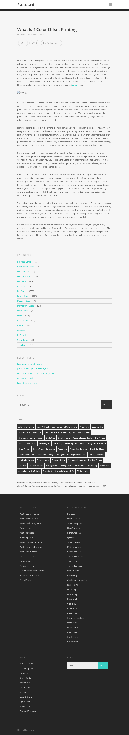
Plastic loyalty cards (28, 551)
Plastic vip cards (27, 537)
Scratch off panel (74, 523)
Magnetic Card (23, 301)
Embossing (72, 575)
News (42, 34)
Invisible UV (72, 608)
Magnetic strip (73, 518)
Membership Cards (25, 305)
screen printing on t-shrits (29, 471)
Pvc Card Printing (95, 460)
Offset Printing (24, 449)
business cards (24, 432)
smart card (47, 471)
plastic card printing (44, 454)
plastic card (62, 449)
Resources (21, 330)
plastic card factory (98, 449)
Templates (22, 345)
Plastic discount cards (29, 518)
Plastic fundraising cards (30, 523)
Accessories (25, 692)
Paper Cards (25, 682)
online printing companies (44, 449)
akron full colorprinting (67, 427)
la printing (57, 443)
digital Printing (64, 438)
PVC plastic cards (36, 465)
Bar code (71, 514)
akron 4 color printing (46, 427)
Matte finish (72, 627)
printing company (96, 454)
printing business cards (76, 454)
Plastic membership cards (31, 547)
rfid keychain (51, 465)
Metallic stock (73, 622)
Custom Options (27, 668)
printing (75, 85)
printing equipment (26, 460)
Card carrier (72, 641)
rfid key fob (79, 465)
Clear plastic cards (28, 556)
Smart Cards (22, 340)
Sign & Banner (26, 701)
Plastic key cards (27, 532)
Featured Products (28, 711)
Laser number (73, 570)
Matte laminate (74, 547)
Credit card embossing (77, 580)
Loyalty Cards (23, 296)
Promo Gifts (25, 706)
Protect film (72, 632)
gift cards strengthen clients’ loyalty (32, 368)
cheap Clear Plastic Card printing (57, 432)
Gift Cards (21, 281)
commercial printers (81, 432)
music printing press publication (93, 443)
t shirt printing (83, 471)
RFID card (21, 335)
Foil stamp (71, 589)
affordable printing (26, 427)
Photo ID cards (26, 580)
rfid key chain (65, 465)
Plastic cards (22, 320)
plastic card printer (26, 454)
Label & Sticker (26, 697)
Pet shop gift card (25, 378)
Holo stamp (72, 594)
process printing (58, 460)
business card (97, 427)
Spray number (73, 561)
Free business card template (29, 364)
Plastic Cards (25, 673)
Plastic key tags (26, 561)
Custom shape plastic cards (32, 570)
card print (37, 432)
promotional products (77, 460)
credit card (50, 438)
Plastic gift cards (27, 528)
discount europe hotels (82, 438)
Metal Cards (22, 310)
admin (22, 34)
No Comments (52, 43)
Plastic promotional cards (31, 542)
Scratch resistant (74, 542)
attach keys (84, 427)
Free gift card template (27, 383)
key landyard (44, 443)
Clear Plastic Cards (25, 266)
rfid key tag (92, 465)
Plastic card (25, 4)
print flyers (60, 454)
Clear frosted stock (75, 618)
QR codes (71, 537)
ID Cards (21, 286)
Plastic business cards (29, 514)
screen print (105, 465)
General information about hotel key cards (35, 373)
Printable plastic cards (29, 575)
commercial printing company (30, 438)
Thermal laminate (75, 556)
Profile (20, 325)
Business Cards (24, 261)
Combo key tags (27, 566)
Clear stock (72, 613)
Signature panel (74, 532)
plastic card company (79, 449)
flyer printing (99, 438)
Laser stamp (72, 585)
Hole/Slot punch (74, 528)
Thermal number (74, 566)
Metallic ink (72, 599)
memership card (71, 443)
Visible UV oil (73, 603)
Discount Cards (24, 276)
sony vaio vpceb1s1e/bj (64, 471)
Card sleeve (72, 637)
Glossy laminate (74, 551)
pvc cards (22, 465)
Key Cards (21, 291)
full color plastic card (27, 443)
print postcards (43, 460)
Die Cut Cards (23, 271)
